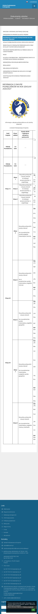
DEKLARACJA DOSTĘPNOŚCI (10, 68)
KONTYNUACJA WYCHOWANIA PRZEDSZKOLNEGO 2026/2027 (16, 76)
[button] (27, 2)
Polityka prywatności (9, 521)
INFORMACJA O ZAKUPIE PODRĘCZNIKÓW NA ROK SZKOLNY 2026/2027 (17, 38)
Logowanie (33, 2)
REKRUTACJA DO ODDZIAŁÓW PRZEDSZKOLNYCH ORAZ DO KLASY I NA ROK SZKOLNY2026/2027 (18, 46)
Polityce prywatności (28, 607)
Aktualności (7, 535)
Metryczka (6, 523)
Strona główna (8, 18)
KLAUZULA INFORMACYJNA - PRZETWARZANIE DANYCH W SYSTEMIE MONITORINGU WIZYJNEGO (19, 58)
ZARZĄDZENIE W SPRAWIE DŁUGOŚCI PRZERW (15, 34)
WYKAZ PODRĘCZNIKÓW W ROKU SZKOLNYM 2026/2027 (18, 42)
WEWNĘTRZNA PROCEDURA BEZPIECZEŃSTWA (15, 62)
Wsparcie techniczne (9, 512)
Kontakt (6, 532)
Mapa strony (7, 526)
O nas (5, 529)
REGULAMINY (7, 65)
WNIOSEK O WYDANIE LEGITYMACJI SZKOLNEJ (15, 31)
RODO (4, 54)
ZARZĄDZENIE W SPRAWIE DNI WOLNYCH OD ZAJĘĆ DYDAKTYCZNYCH (17, 72)
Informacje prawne (9, 518)
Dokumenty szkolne (28, 18)
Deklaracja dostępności (10, 515)
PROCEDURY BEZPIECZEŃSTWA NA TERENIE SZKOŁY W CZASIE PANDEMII (18, 50)
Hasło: (3, 611)
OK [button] (33, 610)
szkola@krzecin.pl (8, 545)
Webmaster (7, 509)
